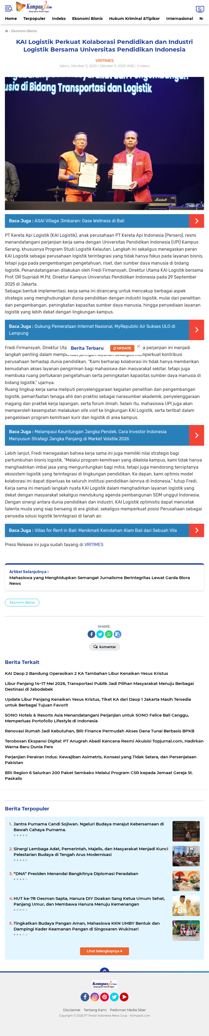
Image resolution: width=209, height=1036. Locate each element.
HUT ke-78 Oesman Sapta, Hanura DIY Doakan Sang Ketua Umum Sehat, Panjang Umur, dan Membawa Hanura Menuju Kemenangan (89, 901)
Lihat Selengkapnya (103, 951)
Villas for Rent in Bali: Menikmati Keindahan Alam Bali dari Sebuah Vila (106, 530)
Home (11, 18)
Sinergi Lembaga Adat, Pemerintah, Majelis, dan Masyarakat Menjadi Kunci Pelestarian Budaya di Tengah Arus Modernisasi (91, 851)
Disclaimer (72, 1010)
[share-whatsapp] (109, 634)
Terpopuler (34, 18)
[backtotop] (104, 972)
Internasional (179, 18)
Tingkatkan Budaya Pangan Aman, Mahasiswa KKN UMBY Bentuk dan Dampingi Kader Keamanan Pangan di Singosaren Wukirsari (87, 926)
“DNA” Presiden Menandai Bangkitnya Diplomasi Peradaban (76, 873)
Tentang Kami (95, 1010)
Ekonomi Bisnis (87, 18)
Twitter (117, 1003)
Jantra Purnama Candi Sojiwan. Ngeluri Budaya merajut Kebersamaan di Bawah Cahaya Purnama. (89, 826)
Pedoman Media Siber (128, 1010)
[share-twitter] (100, 634)
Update (123, 348)
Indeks (59, 18)
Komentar (107, 647)
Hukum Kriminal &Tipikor (134, 18)
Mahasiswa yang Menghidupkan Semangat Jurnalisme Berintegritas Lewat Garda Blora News (99, 580)
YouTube (128, 1003)
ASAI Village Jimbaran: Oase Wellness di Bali (79, 220)
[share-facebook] (91, 634)
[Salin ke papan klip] (117, 634)
